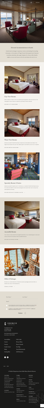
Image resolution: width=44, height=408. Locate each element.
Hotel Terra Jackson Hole (33, 397)
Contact (6, 344)
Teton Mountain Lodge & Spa (33, 400)
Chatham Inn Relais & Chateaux (22, 396)
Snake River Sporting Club (33, 399)
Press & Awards (19, 344)
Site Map (18, 347)
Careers (6, 342)
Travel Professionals (20, 349)
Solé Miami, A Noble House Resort (22, 386)
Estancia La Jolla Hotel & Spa (9, 378)
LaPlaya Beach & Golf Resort (21, 378)
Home (4, 366)
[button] (38, 2)
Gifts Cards (18, 339)
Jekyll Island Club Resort (20, 390)
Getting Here (7, 351)
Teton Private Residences (33, 402)
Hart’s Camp (31, 381)
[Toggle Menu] (31, 2)
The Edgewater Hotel (32, 393)
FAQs (5, 349)
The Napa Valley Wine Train (8, 386)
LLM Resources (19, 351)
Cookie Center (7, 347)
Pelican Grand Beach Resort (21, 384)
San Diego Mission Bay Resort (9, 384)
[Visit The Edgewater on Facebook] (5, 357)
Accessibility (7, 339)
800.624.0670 (15, 333)
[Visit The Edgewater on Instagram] (7, 357)
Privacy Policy (19, 342)
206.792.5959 (12, 335)
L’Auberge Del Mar (7, 381)
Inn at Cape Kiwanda (32, 384)
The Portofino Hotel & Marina (8, 387)
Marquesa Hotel (19, 381)
